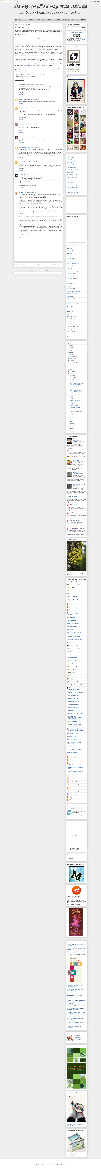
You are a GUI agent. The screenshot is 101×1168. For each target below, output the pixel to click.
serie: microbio (70, 331)
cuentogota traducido (72, 278)
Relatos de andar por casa (75, 692)
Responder (21, 94)
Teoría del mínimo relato (74, 749)
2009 (69, 431)
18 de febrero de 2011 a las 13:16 (30, 124)
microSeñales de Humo (74, 581)
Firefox (75, 897)
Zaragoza (72, 416)
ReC (68, 321)
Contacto (74, 19)
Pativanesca (71, 593)
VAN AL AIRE (71, 672)
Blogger (63, 1164)
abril (71, 373)
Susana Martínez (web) (72, 192)
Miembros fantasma (74, 405)
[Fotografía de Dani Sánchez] (76, 556)
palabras (69, 306)
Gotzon (40, 63)
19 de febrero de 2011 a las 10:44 (28, 175)
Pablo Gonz (80, 995)
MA (19, 175)
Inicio (39, 265)
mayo (71, 371)
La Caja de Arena (72, 797)
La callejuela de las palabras (76, 685)
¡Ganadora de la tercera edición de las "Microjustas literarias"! (79, 486)
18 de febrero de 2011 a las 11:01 (33, 108)
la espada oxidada (73, 645)
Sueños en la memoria (74, 590)
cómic (68, 256)
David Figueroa (22, 137)
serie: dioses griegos (72, 326)
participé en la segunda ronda (44, 45)
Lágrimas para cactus (74, 584)
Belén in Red (71, 800)
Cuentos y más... (81, 1005)
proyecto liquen (70, 316)
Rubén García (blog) (72, 185)
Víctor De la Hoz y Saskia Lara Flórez (75, 986)
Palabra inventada (72, 948)
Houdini (71, 512)
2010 (69, 428)
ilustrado (69, 296)
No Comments (27, 65)
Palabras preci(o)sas (73, 701)
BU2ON (70, 651)
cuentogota (32, 76)
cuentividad (69, 273)
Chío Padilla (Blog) (71, 159)
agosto (72, 364)
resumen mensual (71, 324)
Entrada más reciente (21, 265)
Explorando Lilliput (73, 794)
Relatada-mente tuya (74, 791)
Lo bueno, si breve (73, 698)
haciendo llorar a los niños (73, 291)
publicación (69, 318)
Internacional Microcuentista (76, 666)
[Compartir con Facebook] (42, 74)
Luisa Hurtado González (24, 84)
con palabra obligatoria (72, 261)
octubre (72, 360)
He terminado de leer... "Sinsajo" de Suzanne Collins (75, 402)
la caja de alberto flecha (74, 785)
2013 (69, 350)
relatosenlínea (72, 788)
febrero (72, 377)
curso (68, 281)
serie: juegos (70, 329)
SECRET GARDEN (73, 657)
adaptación (69, 248)
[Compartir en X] (41, 74)
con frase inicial (70, 258)
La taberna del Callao (74, 623)
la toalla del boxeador (74, 604)
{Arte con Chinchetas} (74, 642)
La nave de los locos (74, 669)
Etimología (19, 27)
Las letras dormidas (73, 695)
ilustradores (70, 298)
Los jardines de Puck (74, 681)
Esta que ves (71, 778)
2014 (69, 347)
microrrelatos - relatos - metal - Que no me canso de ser (76, 688)
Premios (49, 19)
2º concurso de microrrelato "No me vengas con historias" (78, 462)
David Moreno (22, 108)
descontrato (71, 775)
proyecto (69, 314)
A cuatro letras (72, 736)
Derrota (71, 450)
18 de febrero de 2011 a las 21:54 (29, 161)
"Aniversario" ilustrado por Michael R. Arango (76, 408)
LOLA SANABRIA (72, 596)
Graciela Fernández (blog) (73, 170)
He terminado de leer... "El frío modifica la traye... (76, 384)
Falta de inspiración (74, 520)
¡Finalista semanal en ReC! (73, 496)
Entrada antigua (57, 265)
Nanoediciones (70, 1003)
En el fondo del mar (74, 504)
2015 (69, 345)
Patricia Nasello (78, 998)
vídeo (68, 336)
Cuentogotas (29, 19)
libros (68, 301)
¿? (22, 19)
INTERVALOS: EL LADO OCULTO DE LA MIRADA (74, 725)
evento (68, 286)
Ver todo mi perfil (78, 1039)
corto (68, 268)
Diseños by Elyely (73, 733)
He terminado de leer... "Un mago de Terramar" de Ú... (76, 392)
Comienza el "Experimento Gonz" (78, 473)
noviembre (72, 358)
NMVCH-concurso (71, 303)
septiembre (73, 362)
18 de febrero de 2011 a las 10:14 (31, 99)
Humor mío (71, 629)
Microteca (57, 19)
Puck (76, 993)
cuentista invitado (71, 271)
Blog (16, 19)
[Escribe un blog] (39, 74)
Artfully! (70, 858)
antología (69, 251)
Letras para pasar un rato (75, 675)
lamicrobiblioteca (73, 587)
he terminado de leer (72, 293)
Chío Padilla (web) (71, 162)
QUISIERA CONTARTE (74, 636)
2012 (69, 352)
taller (68, 334)
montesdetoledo (72, 654)
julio (71, 367)
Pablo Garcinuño (80, 952)
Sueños (71, 414)
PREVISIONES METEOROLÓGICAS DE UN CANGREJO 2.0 (75, 717)
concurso (69, 266)
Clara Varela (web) (71, 167)
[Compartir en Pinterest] (44, 74)
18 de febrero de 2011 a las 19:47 (32, 147)
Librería (83, 19)
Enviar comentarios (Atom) (42, 270)
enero (71, 426)
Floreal (20, 124)
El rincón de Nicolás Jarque (75, 660)
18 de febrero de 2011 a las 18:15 (34, 137)
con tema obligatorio (24, 76)
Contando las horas (73, 704)
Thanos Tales (72, 746)
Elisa (36, 63)
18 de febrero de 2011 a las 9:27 (38, 84)
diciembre (72, 356)
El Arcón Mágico (72, 739)
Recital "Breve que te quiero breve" (75, 380)
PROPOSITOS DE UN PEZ (75, 639)
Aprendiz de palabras (74, 663)
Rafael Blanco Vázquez (72, 1009)
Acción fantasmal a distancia (77, 528)
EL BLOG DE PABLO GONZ (75, 713)
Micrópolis (76, 1016)
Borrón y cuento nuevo (74, 626)
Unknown (21, 99)
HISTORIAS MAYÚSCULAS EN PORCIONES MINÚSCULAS (76, 729)
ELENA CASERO (72, 721)
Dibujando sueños (73, 607)
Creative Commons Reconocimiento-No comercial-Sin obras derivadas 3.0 (76, 41)
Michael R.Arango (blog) (73, 175)
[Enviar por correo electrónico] (38, 74)
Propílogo (71, 678)
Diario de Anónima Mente (75, 781)
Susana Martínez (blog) (73, 190)
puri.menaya (22, 147)
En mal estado (72, 620)
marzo (71, 375)
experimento (70, 288)
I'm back (72, 423)
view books (83, 816)
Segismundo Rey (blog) (73, 187)
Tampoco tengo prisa (74, 757)
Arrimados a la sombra (74, 617)
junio (71, 369)
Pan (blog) (69, 180)
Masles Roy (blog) (71, 172)
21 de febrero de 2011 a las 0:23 (32, 192)
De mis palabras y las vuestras (76, 648)
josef (20, 161)
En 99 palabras (72, 610)
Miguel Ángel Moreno (74, 710)
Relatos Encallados (73, 707)
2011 (69, 354)
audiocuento (70, 253)
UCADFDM (66, 19)
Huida (71, 421)
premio (68, 311)
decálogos (69, 283)
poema (68, 308)
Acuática (21, 192)
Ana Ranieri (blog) (71, 157)
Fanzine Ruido (70, 1023)
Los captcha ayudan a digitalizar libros (78, 439)
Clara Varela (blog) (71, 164)
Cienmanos (71, 760)
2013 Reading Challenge (76, 809)
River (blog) (70, 182)
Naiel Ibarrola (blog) (72, 177)
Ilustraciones (39, 19)
